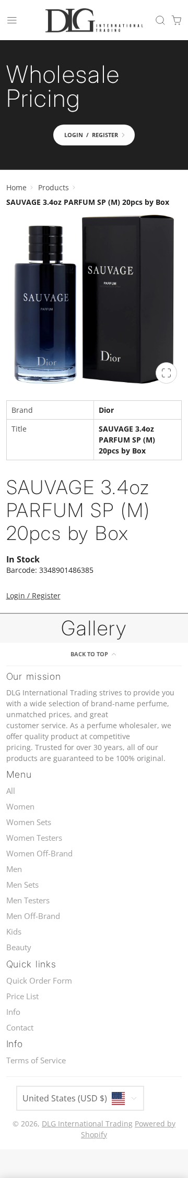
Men (14, 869)
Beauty (18, 947)
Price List (22, 996)
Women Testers (34, 837)
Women (20, 806)
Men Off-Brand (33, 916)
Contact (19, 1027)
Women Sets (28, 822)
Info (13, 1012)
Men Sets (22, 884)
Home (16, 187)
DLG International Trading (87, 1123)
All (10, 791)
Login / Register (33, 595)
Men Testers (28, 900)
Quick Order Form (39, 980)
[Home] (94, 20)
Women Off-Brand (39, 853)
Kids (13, 931)
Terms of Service (36, 1060)
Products (53, 187)
